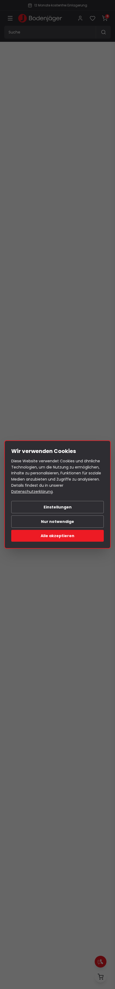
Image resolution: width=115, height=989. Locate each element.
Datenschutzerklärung (32, 491)
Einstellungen (58, 507)
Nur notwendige (57, 521)
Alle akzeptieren (57, 535)
